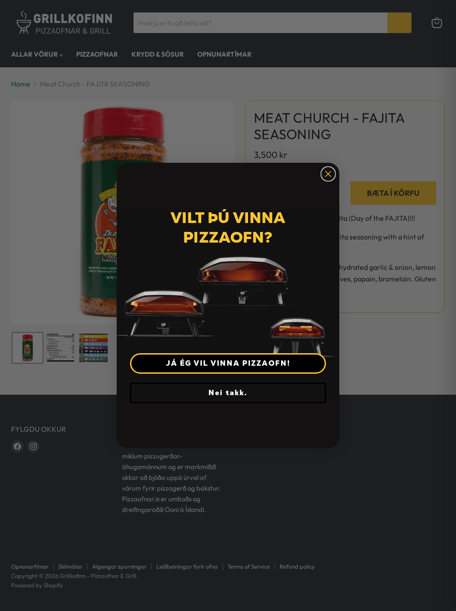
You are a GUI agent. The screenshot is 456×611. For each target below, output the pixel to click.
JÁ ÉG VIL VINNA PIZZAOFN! (228, 363)
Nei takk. (228, 392)
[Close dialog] (328, 174)
